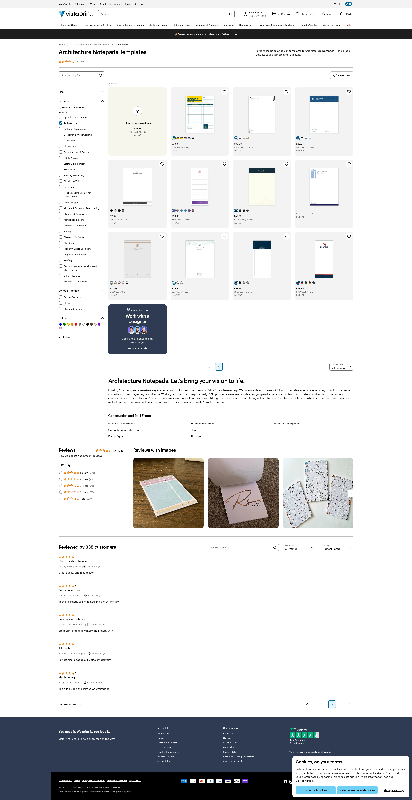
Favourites (344, 75)
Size (61, 91)
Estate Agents (116, 436)
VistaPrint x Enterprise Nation (238, 756)
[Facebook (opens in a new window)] (285, 782)
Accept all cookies (316, 790)
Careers (227, 738)
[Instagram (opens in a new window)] (291, 782)
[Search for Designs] (100, 75)
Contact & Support (167, 742)
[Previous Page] (209, 367)
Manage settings (394, 790)
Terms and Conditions (117, 780)
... (72, 44)
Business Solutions (135, 4)
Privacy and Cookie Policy (93, 780)
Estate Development (203, 423)
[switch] (345, 4)
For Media (228, 747)
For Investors (230, 742)
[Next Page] (228, 367)
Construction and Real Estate (93, 44)
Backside (64, 337)
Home (62, 44)
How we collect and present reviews (81, 455)
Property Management (287, 423)
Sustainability (230, 752)
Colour (63, 317)
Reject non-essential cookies (357, 790)
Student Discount (166, 756)
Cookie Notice (304, 780)
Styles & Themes (69, 290)
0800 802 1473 (65, 780)
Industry (64, 100)
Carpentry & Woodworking (124, 429)
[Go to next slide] (351, 493)
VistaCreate (65, 4)
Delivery (161, 738)
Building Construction (121, 423)
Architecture (121, 44)
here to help (80, 738)
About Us (228, 733)
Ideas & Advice (165, 747)
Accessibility (164, 761)
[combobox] (163, 14)
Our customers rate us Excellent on (310, 752)
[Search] (231, 14)
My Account (163, 733)
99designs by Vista (85, 4)
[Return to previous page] (307, 704)
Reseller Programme (110, 4)
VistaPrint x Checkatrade (236, 761)
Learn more (231, 34)
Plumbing (196, 436)
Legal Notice (134, 780)
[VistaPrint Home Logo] (76, 14)
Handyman (197, 429)
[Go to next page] (349, 704)
